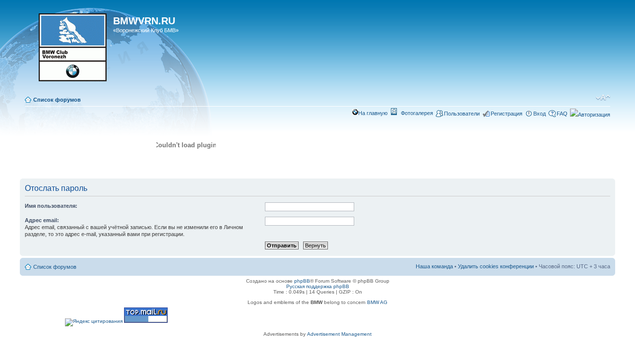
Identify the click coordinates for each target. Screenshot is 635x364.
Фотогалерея (417, 113)
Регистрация (506, 114)
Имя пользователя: (51, 206)
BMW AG (377, 302)
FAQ (562, 114)
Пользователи (462, 114)
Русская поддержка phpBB (317, 286)
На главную (372, 113)
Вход (539, 114)
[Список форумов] (67, 50)
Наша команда (434, 266)
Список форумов (57, 100)
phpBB (302, 281)
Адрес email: (42, 220)
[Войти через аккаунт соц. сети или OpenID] (590, 113)
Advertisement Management (339, 334)
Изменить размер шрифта (603, 97)
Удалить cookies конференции (496, 266)
